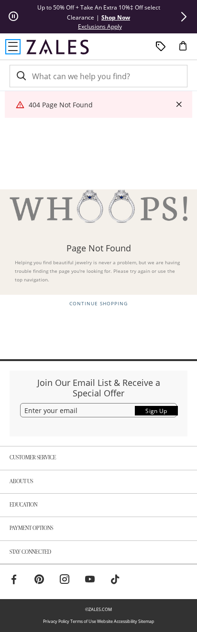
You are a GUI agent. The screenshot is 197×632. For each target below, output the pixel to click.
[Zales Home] (57, 46)
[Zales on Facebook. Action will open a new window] (13, 580)
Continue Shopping (98, 303)
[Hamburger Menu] (13, 46)
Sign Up (156, 411)
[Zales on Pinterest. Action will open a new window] (39, 580)
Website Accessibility (117, 621)
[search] (20, 76)
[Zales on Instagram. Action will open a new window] (64, 580)
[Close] (178, 105)
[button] (183, 16)
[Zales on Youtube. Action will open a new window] (89, 580)
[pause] (13, 16)
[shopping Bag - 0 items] (186, 49)
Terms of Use (83, 621)
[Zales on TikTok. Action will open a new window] (115, 580)
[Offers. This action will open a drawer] (160, 46)
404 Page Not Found (61, 104)
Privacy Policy (56, 621)
